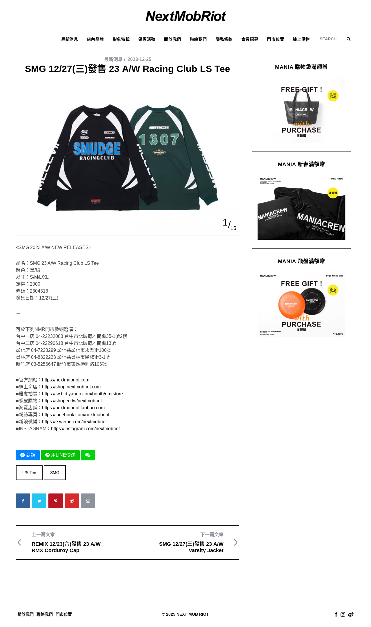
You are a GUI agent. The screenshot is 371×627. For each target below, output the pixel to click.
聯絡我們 (45, 614)
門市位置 (64, 614)
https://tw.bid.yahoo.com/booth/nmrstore (82, 393)
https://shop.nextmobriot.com (71, 386)
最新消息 (113, 59)
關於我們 (25, 614)
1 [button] (225, 222)
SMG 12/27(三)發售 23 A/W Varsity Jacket (191, 542)
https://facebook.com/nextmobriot (75, 414)
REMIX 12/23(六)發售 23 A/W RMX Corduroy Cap (66, 542)
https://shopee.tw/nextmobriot (72, 400)
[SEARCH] (330, 39)
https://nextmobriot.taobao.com (73, 407)
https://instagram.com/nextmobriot (85, 428)
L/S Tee (29, 472)
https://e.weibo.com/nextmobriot (74, 421)
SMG (54, 472)
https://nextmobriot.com (65, 379)
